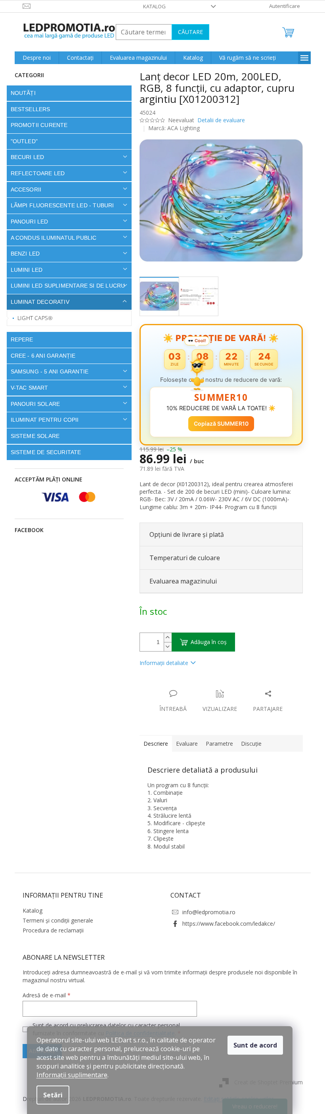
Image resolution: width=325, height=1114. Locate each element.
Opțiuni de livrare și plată (183, 534)
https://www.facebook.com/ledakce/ (226, 923)
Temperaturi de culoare (181, 557)
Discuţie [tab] (248, 743)
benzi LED (22, 253)
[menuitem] (33, 57)
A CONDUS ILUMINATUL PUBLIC (51, 238)
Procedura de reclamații (49, 930)
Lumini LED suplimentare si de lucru (65, 285)
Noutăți (20, 93)
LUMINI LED (24, 270)
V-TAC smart (26, 388)
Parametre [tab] (216, 743)
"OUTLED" (21, 141)
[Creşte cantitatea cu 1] (164, 637)
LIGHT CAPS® (32, 318)
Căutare (187, 32)
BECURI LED (24, 157)
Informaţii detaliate (160, 663)
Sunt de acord (255, 1045)
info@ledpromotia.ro (206, 912)
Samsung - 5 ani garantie (47, 371)
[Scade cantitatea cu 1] (164, 646)
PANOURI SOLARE (32, 404)
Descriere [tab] (152, 743)
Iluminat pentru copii (42, 420)
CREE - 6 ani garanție (40, 355)
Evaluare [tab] (184, 743)
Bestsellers (27, 109)
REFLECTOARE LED (35, 173)
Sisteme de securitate (43, 452)
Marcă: (171, 128)
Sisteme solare (32, 436)
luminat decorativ (37, 302)
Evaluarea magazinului (180, 581)
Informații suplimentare (71, 1074)
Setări (53, 1095)
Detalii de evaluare (218, 120)
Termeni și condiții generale (54, 920)
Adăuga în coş (205, 642)
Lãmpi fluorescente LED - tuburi (59, 205)
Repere (19, 339)
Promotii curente (36, 125)
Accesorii (23, 189)
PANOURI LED (26, 221)
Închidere (195, 685)
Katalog (151, 6)
